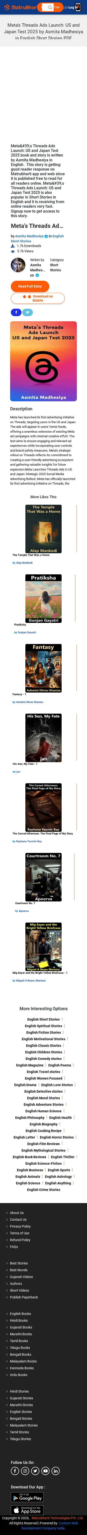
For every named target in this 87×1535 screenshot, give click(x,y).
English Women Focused (43, 1078)
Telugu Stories (20, 1439)
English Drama (25, 1085)
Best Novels (19, 1270)
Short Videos (19, 1290)
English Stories (21, 1412)
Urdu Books (18, 1375)
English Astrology (58, 1177)
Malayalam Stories (24, 1425)
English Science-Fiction (43, 1163)
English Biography (44, 1124)
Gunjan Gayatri (27, 632)
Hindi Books (19, 1320)
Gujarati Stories (21, 1398)
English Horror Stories (57, 1137)
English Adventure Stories (44, 1104)
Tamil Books (19, 1341)
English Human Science (43, 1111)
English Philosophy (29, 1118)
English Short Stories (43, 1019)
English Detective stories (43, 1091)
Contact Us (18, 1219)
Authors (16, 1284)
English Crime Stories (43, 1190)
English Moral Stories (43, 1098)
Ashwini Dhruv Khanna (29, 702)
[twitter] (35, 1471)
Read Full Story (30, 286)
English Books (20, 1314)
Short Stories (55, 267)
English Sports (59, 1170)
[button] (50, 7)
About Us (17, 1213)
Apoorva (24, 911)
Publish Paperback (24, 1297)
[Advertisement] (43, 92)
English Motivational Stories (43, 1039)
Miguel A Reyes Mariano (31, 980)
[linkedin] (55, 1471)
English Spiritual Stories (43, 1026)
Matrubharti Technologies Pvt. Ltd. (58, 1518)
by (14, 562)
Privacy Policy (20, 1226)
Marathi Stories (21, 1405)
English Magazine (30, 1065)
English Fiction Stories (43, 1032)
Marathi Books (21, 1334)
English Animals (27, 1177)
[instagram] (25, 1471)
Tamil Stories (19, 1432)
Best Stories (19, 1263)
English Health (60, 1118)
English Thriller (62, 1157)
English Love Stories (57, 1085)
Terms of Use (19, 1233)
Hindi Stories (19, 1391)
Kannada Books (22, 1368)
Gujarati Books (21, 1327)
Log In (73, 7)
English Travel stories (43, 1072)
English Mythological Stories (43, 1150)
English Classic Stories (43, 1046)
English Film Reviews (43, 1144)
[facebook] (15, 1471)
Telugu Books (20, 1348)
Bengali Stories (21, 1418)
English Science (28, 1183)
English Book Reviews (29, 1157)
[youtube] (45, 1471)
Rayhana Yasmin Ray (29, 841)
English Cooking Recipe (44, 1131)
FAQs (14, 1247)
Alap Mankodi (24, 562)
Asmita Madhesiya (29, 236)
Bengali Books (20, 1354)
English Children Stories (43, 1052)
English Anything (58, 1183)
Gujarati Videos (21, 1277)
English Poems (59, 1065)
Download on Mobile (42, 298)
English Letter (24, 1137)
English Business (30, 1170)
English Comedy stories (44, 1059)
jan (18, 771)
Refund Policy (20, 1240)
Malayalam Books (23, 1361)
